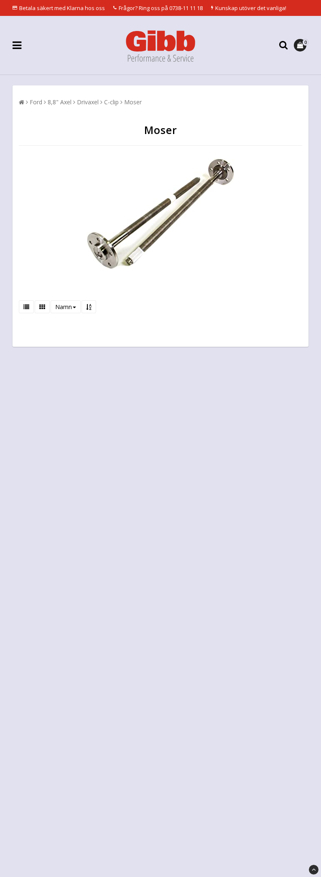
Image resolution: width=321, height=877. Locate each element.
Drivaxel (88, 102)
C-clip (111, 102)
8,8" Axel (59, 102)
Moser (133, 102)
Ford (36, 102)
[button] (301, 45)
